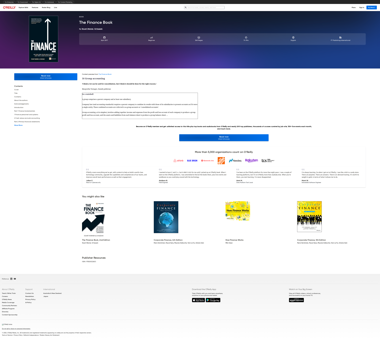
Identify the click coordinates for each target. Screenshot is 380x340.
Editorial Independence (31, 335)
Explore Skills (23, 7)
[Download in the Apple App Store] (198, 302)
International (49, 289)
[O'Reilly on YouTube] (15, 279)
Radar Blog (46, 7)
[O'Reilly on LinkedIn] (11, 279)
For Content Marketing (65, 2)
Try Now (371, 7)
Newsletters (29, 296)
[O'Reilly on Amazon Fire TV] (296, 302)
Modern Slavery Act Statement (49, 335)
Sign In (361, 7)
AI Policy (28, 302)
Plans (354, 7)
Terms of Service (7, 335)
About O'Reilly (8, 289)
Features (35, 7)
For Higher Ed (36, 2)
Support (29, 289)
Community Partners (9, 306)
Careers (5, 296)
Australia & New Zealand (52, 293)
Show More (18, 125)
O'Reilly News (7, 299)
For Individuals (49, 2)
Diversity (5, 312)
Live (55, 7)
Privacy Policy (30, 299)
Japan (45, 296)
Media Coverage (8, 302)
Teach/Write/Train (9, 293)
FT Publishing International (340, 40)
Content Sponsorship (9, 315)
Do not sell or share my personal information (16, 329)
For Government (23, 2)
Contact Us (29, 293)
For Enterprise (9, 2)
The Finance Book (105, 74)
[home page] (9, 7)
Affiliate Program (8, 309)
